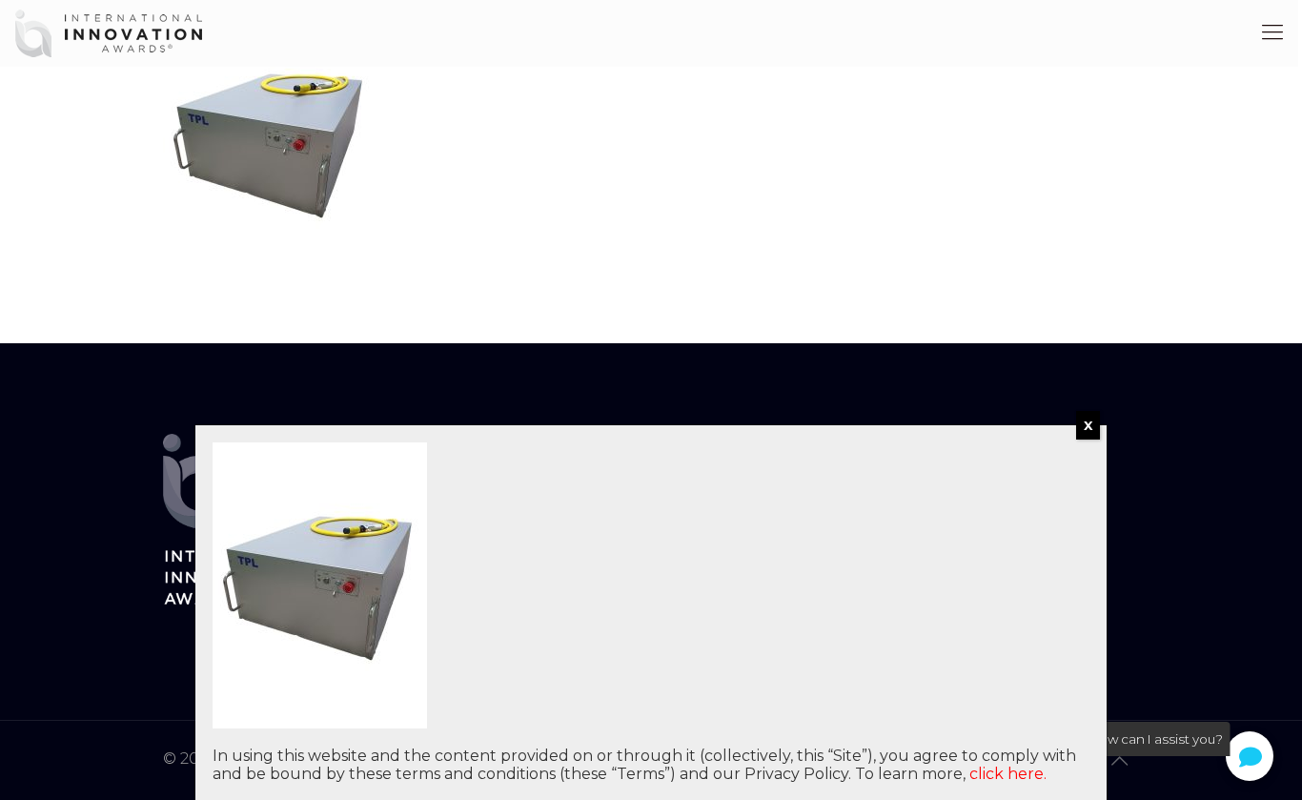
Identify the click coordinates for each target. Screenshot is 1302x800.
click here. (1008, 774)
